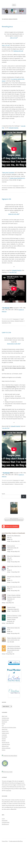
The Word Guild (17, 807)
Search (3, 493)
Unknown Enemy (6, 744)
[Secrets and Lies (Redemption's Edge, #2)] (4, 548)
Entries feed (4, 820)
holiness (12, 321)
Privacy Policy (5, 841)
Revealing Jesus (7, 26)
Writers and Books (6, 748)
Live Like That (12, 272)
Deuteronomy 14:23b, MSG (13, 343)
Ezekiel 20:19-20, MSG (13, 214)
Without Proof (5, 746)
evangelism (10, 187)
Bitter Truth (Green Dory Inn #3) (14, 586)
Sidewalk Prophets (13, 128)
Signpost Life (6, 199)
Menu (14, 4)
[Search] (23, 496)
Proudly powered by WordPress (16, 841)
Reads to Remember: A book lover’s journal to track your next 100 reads (13, 639)
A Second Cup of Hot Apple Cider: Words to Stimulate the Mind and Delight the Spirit (14, 648)
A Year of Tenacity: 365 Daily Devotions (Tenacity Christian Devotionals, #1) (14, 597)
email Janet (8, 790)
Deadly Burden (5, 720)
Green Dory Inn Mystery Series (9, 727)
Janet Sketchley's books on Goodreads (13, 533)
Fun (3, 725)
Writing (3, 750)
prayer (21, 482)
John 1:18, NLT (6, 45)
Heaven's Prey (5, 731)
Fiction (3, 723)
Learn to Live (6, 332)
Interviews (4, 735)
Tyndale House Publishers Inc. (17, 178)
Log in (3, 818)
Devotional (15, 185)
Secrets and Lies (5, 742)
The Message (5, 307)
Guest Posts (4, 729)
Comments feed (5, 822)
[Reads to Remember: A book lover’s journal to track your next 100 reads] (4, 639)
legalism (17, 482)
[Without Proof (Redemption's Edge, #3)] (4, 558)
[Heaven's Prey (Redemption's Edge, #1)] (4, 538)
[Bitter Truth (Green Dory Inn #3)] (4, 589)
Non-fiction (4, 737)
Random (4, 738)
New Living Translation (8, 172)
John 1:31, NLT (13, 38)
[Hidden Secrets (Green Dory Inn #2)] (4, 630)
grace (8, 321)
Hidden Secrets (5, 733)
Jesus (14, 187)
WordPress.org (5, 824)
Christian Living (5, 718)
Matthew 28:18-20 (18, 51)
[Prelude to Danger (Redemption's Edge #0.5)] (4, 609)
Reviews (4, 740)
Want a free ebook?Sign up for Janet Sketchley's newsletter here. (14, 519)
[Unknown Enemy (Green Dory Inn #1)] (4, 579)
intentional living (11, 482)
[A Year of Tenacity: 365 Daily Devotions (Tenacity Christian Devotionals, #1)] (4, 597)
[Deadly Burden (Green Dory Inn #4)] (4, 568)
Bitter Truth (4, 716)
